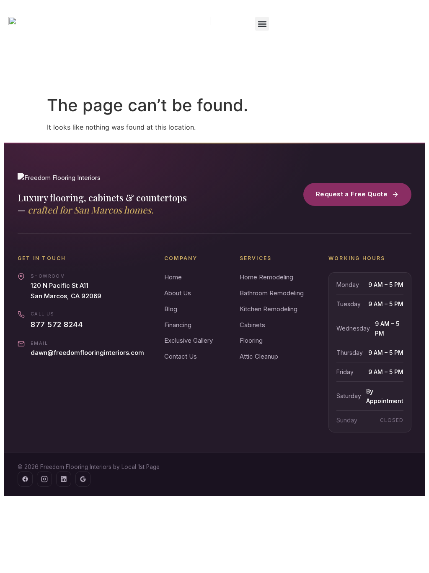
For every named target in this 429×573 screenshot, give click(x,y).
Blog (170, 309)
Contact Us (180, 356)
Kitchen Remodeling (268, 309)
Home (173, 277)
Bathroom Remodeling (272, 293)
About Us (177, 293)
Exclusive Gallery (188, 340)
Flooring (251, 340)
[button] (262, 24)
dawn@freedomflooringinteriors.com (87, 353)
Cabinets (252, 325)
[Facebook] (25, 479)
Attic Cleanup (259, 356)
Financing (177, 325)
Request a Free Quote (352, 194)
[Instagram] (44, 479)
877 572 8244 (57, 324)
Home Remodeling (266, 277)
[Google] (82, 479)
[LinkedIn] (63, 479)
